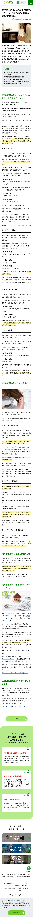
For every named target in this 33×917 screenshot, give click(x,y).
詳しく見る (4, 908)
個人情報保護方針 (8, 883)
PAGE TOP (28, 872)
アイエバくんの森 (16, 890)
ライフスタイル (21, 874)
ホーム (3, 874)
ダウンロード (26, 883)
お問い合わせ (24, 888)
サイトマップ (17, 883)
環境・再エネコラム (11, 874)
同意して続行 (17, 913)
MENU (30, 3)
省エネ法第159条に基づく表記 (12, 888)
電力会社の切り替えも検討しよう (13, 79)
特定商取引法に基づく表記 (21, 885)
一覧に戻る (16, 719)
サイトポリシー (9, 885)
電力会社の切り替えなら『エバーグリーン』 (16, 81)
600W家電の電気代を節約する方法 (14, 77)
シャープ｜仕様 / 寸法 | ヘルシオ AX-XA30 (18, 225)
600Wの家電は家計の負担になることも (15, 84)
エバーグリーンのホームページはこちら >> (15, 673)
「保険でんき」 (18, 661)
